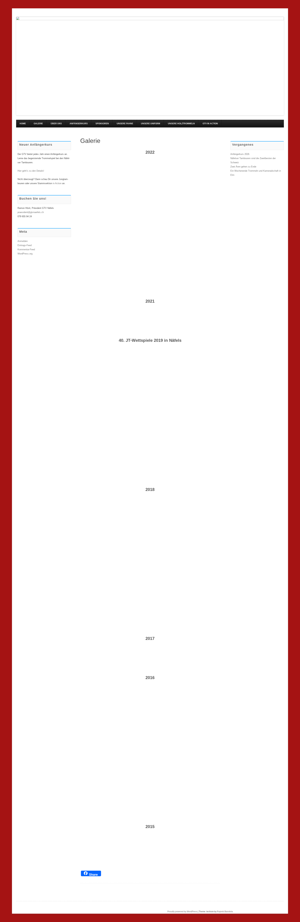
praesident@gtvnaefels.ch (31, 212)
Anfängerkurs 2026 (239, 154)
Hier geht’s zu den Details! (31, 171)
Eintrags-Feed (25, 245)
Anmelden (23, 241)
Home (23, 123)
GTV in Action (210, 123)
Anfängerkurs (79, 123)
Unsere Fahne (125, 123)
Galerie (38, 123)
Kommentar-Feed (26, 249)
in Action (57, 183)
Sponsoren (102, 123)
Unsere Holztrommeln (181, 123)
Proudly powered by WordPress (182, 911)
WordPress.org (25, 253)
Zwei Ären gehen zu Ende (243, 166)
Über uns (56, 123)
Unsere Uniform (150, 123)
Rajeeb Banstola (225, 911)
